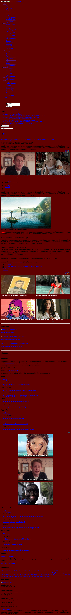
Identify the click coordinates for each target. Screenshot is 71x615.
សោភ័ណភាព (9, 44)
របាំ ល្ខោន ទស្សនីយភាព (11, 29)
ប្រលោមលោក (9, 89)
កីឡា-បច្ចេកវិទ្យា (6, 49)
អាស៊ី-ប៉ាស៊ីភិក (9, 8)
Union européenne (50, 570)
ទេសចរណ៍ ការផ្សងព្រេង (11, 83)
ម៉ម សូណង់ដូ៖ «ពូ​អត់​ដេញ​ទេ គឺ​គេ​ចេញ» (7, 332)
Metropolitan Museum (38, 576)
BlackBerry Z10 (15, 574)
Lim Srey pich (21, 576)
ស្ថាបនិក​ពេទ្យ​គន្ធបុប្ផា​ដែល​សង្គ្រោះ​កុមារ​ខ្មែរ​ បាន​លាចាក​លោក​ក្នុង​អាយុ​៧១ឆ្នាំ (21, 527)
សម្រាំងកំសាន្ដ (39, 266)
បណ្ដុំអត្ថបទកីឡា (9, 58)
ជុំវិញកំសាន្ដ (33, 266)
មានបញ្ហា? (10, 185)
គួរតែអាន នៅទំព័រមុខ (15, 266)
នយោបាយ (8, 12)
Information (5, 270)
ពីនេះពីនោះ (8, 85)
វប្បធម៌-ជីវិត (5, 23)
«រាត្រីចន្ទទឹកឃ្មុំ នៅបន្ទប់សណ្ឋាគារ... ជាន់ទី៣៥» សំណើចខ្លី (17, 539)
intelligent (26, 576)
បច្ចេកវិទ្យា (8, 61)
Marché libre (24, 570)
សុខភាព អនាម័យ (9, 42)
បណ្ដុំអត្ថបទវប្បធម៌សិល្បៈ (11, 38)
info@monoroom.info (17, 262)
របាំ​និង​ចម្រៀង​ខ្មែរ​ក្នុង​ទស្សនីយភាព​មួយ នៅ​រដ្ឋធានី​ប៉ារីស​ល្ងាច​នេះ (18, 429)
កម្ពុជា (7, 5)
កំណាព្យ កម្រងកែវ (10, 91)
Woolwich (67, 574)
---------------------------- (11, 11)
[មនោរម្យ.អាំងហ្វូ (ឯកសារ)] (15, 1)
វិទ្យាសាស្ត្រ (8, 63)
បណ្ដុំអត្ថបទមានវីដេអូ (10, 79)
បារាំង (7, 7)
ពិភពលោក (8, 10)
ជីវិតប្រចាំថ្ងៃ (8, 41)
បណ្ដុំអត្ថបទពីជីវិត (9, 48)
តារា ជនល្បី (8, 82)
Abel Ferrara (42, 574)
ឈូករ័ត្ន (9, 181)
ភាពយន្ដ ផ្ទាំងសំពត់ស (10, 34)
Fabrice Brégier (47, 576)
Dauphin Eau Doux (7, 574)
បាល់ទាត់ (8, 51)
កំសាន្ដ (4, 80)
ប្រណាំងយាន (9, 54)
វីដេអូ (4, 77)
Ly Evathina (20, 574)
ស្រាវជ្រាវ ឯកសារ (9, 70)
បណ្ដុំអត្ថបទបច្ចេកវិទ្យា (10, 65)
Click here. (15, 109)
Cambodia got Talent (5, 570)
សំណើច (8, 92)
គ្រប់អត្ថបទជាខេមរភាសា (25, 266)
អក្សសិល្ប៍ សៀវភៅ (10, 30)
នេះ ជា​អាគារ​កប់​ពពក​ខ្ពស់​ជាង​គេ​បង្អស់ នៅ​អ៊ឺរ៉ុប (14, 418)
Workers (58, 574)
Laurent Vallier (33, 570)
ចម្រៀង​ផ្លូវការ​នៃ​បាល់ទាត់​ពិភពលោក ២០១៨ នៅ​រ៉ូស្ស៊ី (15, 424)
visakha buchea (40, 570)
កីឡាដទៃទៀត (9, 56)
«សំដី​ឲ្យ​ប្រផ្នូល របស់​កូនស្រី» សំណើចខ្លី (12, 544)
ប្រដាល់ (7, 52)
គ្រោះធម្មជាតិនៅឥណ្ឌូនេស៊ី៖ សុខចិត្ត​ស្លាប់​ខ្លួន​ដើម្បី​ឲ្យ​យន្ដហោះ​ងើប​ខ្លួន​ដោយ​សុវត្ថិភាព (23, 516)
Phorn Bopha (18, 570)
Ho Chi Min (31, 576)
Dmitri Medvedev (13, 576)
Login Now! (9, 106)
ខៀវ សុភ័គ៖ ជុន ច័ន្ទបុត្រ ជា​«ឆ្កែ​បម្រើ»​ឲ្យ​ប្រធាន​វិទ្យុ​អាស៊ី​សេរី (10, 339)
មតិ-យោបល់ (7, 187)
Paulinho (2, 576)
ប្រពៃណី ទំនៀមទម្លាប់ (10, 35)
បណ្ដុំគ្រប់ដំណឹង (9, 21)
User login (8, 97)
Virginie (55, 570)
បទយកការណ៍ (9, 73)
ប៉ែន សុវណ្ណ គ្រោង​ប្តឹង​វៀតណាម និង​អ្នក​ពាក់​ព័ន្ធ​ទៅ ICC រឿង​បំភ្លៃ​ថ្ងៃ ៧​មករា (21, 396)
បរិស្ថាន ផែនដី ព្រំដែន (10, 19)
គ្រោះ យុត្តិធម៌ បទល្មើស (11, 17)
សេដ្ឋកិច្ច (8, 16)
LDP (28, 570)
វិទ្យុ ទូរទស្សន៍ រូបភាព (10, 32)
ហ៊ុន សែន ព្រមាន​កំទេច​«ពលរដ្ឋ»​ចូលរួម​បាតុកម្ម (14, 407)
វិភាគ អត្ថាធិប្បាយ (9, 68)
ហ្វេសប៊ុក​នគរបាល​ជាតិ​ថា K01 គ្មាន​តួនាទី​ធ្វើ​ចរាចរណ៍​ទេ (16, 384)
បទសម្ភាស (8, 71)
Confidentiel (6, 268)
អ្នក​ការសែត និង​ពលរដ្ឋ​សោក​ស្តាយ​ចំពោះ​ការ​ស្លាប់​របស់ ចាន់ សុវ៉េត (11, 346)
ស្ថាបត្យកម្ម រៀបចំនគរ (10, 24)
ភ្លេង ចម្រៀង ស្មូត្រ (10, 27)
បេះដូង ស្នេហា (9, 45)
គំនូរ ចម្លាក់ (8, 26)
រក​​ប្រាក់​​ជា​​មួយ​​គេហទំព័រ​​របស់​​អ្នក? (7, 556)
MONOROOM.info (9, 363)
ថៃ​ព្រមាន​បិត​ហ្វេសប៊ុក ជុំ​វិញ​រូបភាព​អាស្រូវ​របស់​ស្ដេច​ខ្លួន (16, 401)
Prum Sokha (7, 576)
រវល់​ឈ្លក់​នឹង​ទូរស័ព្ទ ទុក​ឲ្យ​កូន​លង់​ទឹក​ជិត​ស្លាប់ (14, 522)
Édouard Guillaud (12, 570)
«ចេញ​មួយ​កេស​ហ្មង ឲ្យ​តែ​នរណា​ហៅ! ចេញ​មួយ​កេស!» (16, 550)
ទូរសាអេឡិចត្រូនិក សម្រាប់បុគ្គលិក (8, 563)
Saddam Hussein (61, 570)
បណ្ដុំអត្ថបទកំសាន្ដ (10, 95)
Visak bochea (26, 574)
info (44, 570)
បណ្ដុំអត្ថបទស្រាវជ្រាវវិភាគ (11, 76)
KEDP (38, 574)
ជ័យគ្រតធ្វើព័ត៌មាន (10, 88)
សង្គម (7, 14)
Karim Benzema (48, 574)
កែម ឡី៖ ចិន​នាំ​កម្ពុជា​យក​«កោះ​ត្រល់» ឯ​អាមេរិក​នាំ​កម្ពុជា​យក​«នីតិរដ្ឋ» (19, 390)
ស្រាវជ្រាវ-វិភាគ (6, 67)
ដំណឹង (4, 4)
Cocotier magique (33, 574)
